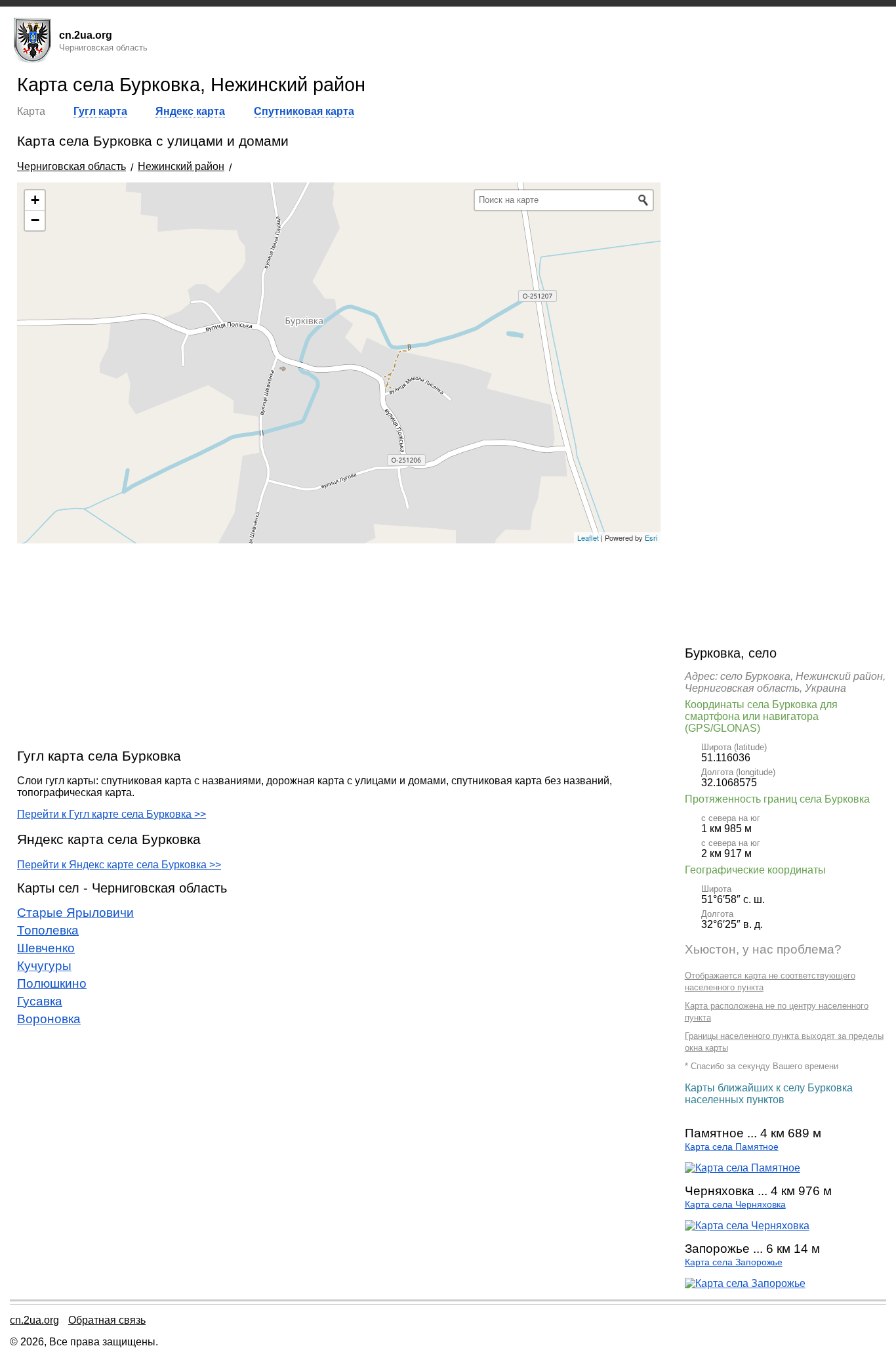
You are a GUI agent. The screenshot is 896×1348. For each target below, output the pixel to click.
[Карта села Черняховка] (747, 1225)
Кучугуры (44, 966)
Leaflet (588, 537)
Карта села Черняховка (735, 1205)
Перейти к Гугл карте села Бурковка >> (111, 814)
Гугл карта (100, 111)
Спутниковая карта (304, 111)
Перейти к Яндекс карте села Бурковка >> (119, 864)
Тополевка (48, 930)
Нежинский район (181, 166)
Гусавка (39, 1001)
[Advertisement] (339, 645)
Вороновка (49, 1019)
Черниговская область (71, 166)
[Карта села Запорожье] (745, 1283)
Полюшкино (52, 983)
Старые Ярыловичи (75, 912)
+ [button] (35, 200)
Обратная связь (107, 1320)
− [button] (35, 220)
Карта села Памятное (732, 1147)
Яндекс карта (190, 111)
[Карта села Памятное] (742, 1167)
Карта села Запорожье (734, 1262)
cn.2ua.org (34, 1320)
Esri (651, 537)
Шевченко (46, 948)
